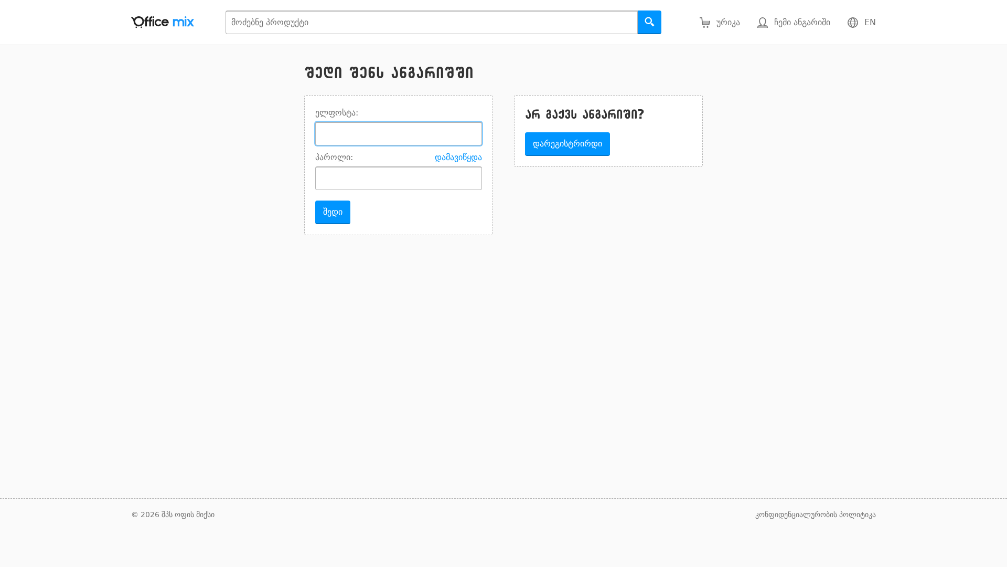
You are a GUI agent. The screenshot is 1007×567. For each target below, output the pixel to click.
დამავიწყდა (458, 157)
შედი (332, 212)
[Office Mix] (162, 22)
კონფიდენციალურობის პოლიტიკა (815, 514)
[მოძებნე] (649, 22)
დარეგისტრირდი (567, 144)
